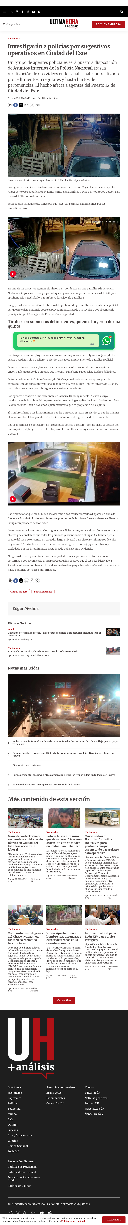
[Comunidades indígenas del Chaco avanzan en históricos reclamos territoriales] (25, 915)
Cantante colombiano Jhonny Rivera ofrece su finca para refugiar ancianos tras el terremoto (54, 634)
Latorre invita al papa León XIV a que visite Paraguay (100, 936)
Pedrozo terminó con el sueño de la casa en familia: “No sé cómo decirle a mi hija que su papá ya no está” (65, 742)
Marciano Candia (72, 876)
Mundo (11, 629)
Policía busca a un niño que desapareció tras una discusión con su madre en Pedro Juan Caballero (63, 841)
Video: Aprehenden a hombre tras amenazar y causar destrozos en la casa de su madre (63, 938)
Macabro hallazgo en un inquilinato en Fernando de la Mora (46, 784)
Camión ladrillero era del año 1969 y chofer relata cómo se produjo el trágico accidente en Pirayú (63, 754)
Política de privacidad (73, 1221)
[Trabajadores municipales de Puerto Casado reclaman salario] (113, 651)
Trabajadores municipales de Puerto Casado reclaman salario (43, 651)
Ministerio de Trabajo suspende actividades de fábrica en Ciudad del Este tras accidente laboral (25, 842)
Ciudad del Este (18, 591)
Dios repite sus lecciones (26, 765)
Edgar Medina (25, 608)
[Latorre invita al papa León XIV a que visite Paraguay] (102, 915)
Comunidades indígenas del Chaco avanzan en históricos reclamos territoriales (25, 938)
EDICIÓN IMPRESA (108, 24)
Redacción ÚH (36, 880)
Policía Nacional (43, 591)
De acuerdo (113, 1219)
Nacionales (14, 38)
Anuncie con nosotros (60, 1087)
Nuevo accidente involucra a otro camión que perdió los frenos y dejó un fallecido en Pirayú (63, 775)
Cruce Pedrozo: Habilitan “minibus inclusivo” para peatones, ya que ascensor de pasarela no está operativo (102, 844)
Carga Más (64, 1000)
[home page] (64, 24)
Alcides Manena (41, 655)
